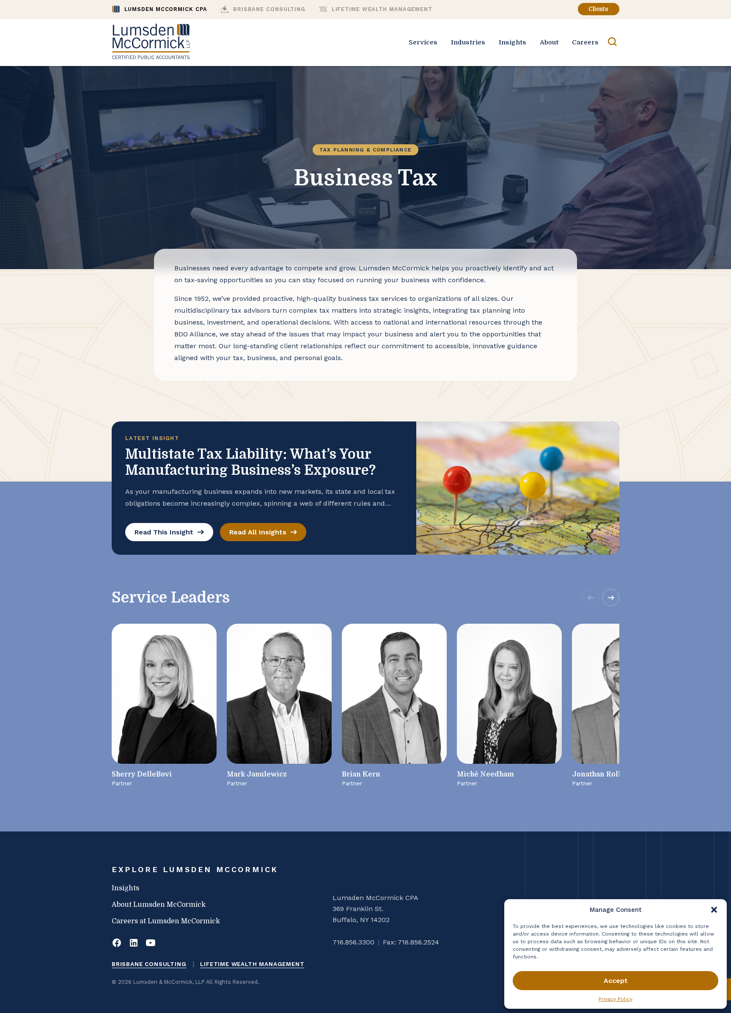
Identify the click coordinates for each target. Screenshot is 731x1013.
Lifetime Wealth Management (252, 964)
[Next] (610, 597)
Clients (598, 9)
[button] (714, 910)
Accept (616, 981)
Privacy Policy (615, 999)
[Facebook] (117, 944)
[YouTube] (151, 944)
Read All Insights (257, 532)
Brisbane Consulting (149, 964)
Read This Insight (164, 532)
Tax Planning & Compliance (365, 150)
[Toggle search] (612, 42)
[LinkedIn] (134, 944)
